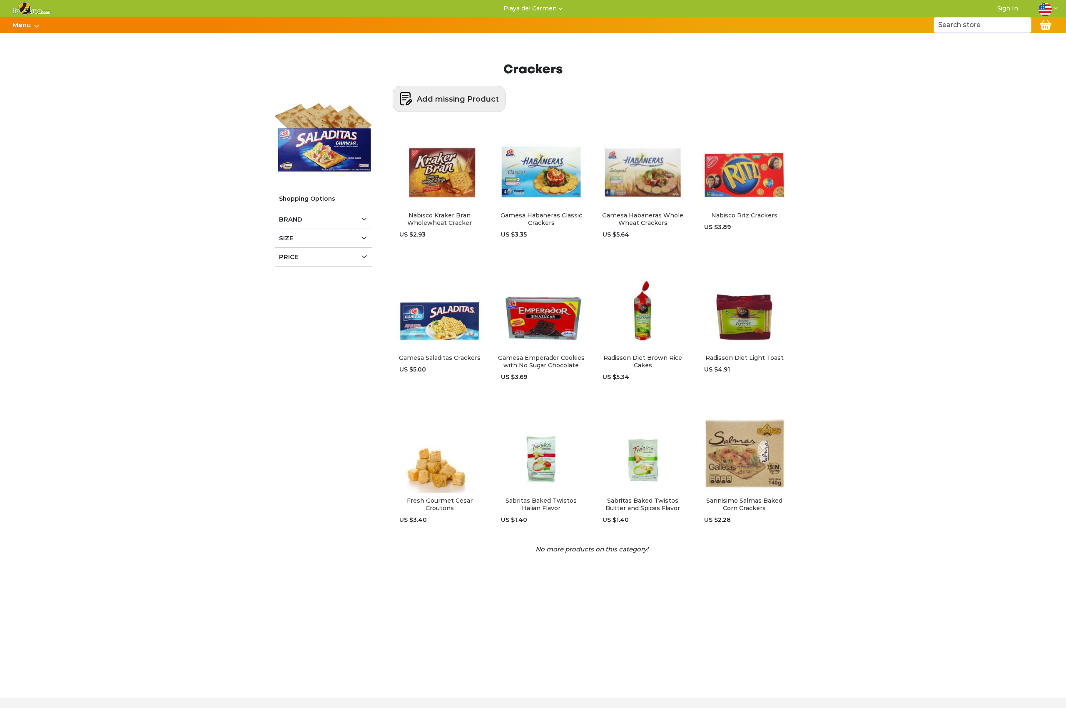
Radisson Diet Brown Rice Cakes (642, 361)
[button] (1048, 8)
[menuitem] (23, 25)
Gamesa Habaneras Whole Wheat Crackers (642, 219)
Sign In (1007, 8)
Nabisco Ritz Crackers (744, 215)
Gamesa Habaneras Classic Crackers (541, 219)
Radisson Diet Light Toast (744, 357)
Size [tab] (286, 238)
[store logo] (31, 8)
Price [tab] (289, 257)
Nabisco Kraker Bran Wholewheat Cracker (439, 219)
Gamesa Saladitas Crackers (440, 357)
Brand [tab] (290, 219)
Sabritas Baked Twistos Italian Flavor (541, 504)
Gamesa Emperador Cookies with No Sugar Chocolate (541, 361)
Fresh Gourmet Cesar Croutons (440, 504)
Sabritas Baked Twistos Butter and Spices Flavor (642, 504)
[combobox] (982, 25)
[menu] (25, 25)
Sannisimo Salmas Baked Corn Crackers (744, 504)
